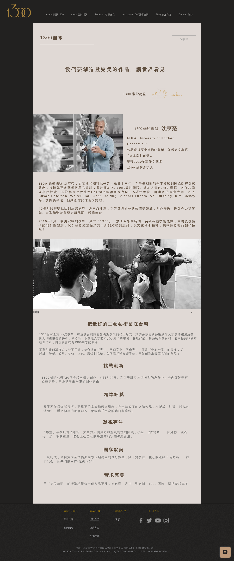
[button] (54, 13)
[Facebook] (141, 520)
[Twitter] (149, 520)
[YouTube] (157, 520)
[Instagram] (166, 520)
